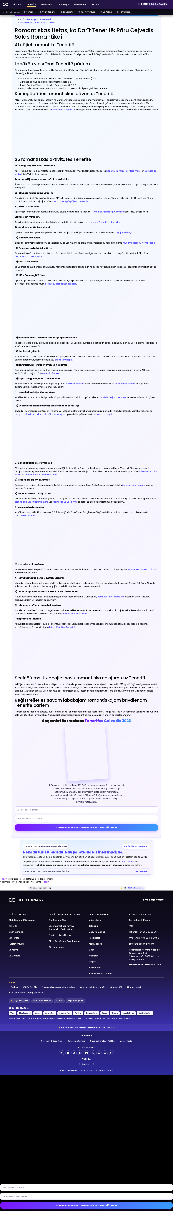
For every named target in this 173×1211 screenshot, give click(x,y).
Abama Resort (134, 987)
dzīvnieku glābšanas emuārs (60, 283)
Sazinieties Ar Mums (139, 920)
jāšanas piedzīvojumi (133, 485)
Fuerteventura (88, 12)
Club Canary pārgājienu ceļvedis (70, 201)
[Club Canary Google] (111, 1052)
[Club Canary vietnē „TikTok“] (74, 1052)
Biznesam (79, 4)
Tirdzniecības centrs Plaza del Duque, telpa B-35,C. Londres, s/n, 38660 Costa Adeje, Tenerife (144, 954)
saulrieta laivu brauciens (111, 596)
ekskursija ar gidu (103, 414)
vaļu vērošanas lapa (53, 373)
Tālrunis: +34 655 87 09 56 (143, 932)
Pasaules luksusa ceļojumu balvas (58, 987)
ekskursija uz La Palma (64, 501)
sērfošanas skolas (125, 383)
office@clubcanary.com (141, 943)
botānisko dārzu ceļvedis (28, 256)
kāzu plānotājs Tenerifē (62, 627)
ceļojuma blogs (124, 232)
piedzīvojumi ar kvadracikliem (41, 474)
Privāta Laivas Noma (60, 935)
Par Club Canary (99, 914)
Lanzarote (68, 12)
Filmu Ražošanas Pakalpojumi (64, 941)
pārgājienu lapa (63, 359)
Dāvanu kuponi (56, 947)
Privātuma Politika (76, 1041)
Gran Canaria (49, 12)
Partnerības (95, 967)
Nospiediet (94, 937)
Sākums (17, 4)
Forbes (14, 987)
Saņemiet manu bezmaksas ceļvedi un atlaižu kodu (86, 827)
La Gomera (124, 12)
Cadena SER (116, 987)
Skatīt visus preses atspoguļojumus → (26, 992)
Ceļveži (30, 4)
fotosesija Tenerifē (25, 515)
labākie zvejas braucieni (113, 397)
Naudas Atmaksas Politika (102, 1041)
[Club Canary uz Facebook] (80, 1052)
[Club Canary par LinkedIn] (86, 1052)
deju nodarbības (75, 383)
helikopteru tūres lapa (74, 613)
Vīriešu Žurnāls (30, 987)
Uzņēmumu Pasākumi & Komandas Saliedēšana (61, 928)
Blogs (91, 949)
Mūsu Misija (95, 920)
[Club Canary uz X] (92, 1052)
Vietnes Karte (126, 1041)
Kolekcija (93, 926)
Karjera (92, 961)
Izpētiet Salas (17, 914)
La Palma (107, 12)
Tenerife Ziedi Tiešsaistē (62, 109)
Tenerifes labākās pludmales (108, 211)
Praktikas (94, 955)
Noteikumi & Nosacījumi (52, 1041)
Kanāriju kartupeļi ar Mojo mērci (123, 170)
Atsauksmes (95, 943)
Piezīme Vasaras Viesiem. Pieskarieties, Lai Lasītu (86, 1027)
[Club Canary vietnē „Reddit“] (105, 1052)
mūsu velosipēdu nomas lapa (139, 242)
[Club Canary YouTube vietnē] (67, 1052)
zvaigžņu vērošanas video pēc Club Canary (38, 414)
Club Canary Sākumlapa (22, 920)
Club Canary (127, 861)
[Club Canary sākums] (5, 4)
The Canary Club (57, 920)
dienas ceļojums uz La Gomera (31, 501)
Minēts (13, 982)
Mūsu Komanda (97, 932)
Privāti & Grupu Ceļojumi (64, 914)
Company (62, 4)
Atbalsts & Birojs (140, 914)
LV (96, 4)
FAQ (131, 926)
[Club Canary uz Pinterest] (99, 1052)
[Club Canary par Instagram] (61, 1052)
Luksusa (45, 4)
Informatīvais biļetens (100, 973)
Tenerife (30, 12)
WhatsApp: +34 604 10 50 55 (144, 937)
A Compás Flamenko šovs (141, 569)
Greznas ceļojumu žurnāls (93, 987)
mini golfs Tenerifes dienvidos (104, 222)
